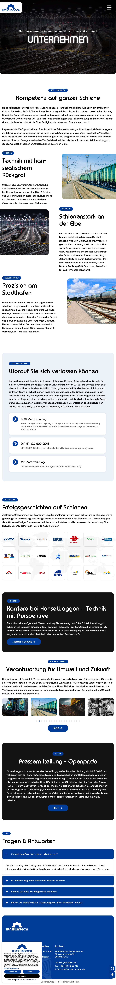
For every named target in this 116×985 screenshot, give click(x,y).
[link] (15, 9)
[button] (108, 7)
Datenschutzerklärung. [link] (11, 968)
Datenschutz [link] (20, 979)
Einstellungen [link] (22, 976)
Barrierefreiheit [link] (31, 979)
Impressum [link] (11, 979)
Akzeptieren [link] (13, 971)
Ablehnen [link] (31, 971)
